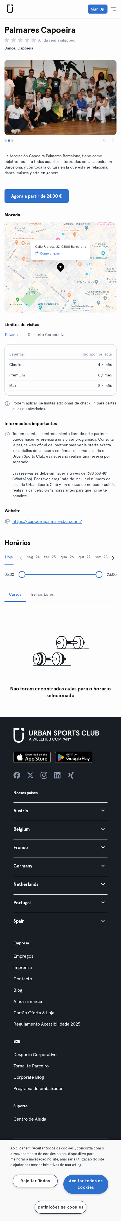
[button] (60, 810)
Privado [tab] (11, 334)
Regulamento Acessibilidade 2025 (47, 1024)
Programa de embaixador (38, 1088)
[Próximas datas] (113, 557)
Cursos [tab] (15, 594)
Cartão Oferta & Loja (34, 1012)
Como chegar (50, 253)
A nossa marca (28, 1001)
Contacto (23, 978)
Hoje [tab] (9, 556)
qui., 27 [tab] (85, 556)
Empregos (23, 956)
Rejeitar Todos (35, 1180)
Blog (18, 990)
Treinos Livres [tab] (42, 594)
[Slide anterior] (104, 140)
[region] (60, 1180)
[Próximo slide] (113, 140)
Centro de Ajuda (30, 1119)
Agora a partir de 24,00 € (36, 196)
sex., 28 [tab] (101, 556)
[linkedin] (57, 775)
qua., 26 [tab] (67, 556)
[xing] (71, 775)
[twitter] (30, 775)
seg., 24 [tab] (33, 556)
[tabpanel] (60, 654)
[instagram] (44, 775)
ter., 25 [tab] (50, 556)
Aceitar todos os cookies (86, 1184)
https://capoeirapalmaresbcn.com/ (47, 521)
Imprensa (23, 967)
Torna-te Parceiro (31, 1066)
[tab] (6, 140)
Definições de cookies (60, 1207)
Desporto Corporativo (35, 1054)
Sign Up (97, 9)
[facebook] (17, 775)
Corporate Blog (29, 1077)
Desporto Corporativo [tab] (47, 334)
